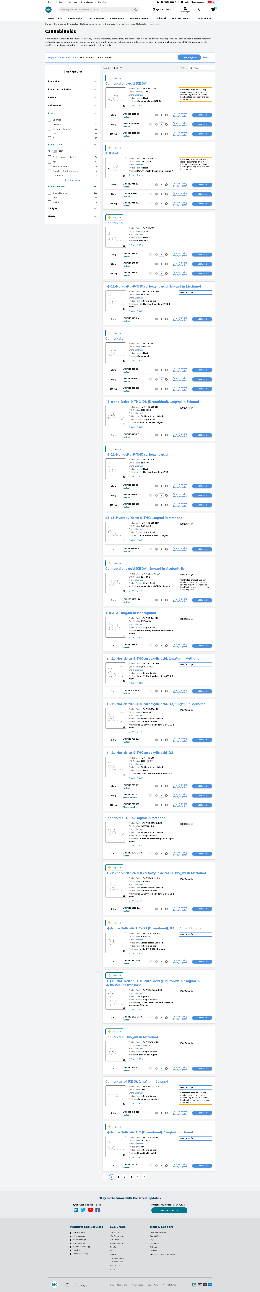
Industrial (76, 1250)
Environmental (78, 1243)
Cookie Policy (153, 1285)
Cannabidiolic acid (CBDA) (126, 83)
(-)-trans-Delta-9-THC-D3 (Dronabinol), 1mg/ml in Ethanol (152, 402)
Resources (73, 2)
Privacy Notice (137, 1285)
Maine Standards (117, 1243)
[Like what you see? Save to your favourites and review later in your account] (200, 9)
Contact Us (155, 1236)
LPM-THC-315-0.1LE (151, 933)
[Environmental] (70, 1243)
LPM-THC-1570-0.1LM (152, 823)
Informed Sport (116, 1261)
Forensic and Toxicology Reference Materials (78, 24)
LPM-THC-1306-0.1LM (152, 990)
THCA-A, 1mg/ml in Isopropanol (130, 613)
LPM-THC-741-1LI (150, 618)
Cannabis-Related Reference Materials (126, 24)
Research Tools (78, 1232)
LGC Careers (115, 1239)
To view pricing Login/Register (180, 115)
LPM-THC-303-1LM (150, 1042)
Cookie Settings (169, 1285)
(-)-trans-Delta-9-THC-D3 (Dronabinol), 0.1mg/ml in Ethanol (153, 928)
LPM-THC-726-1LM (150, 663)
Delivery (153, 1247)
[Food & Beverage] (70, 1240)
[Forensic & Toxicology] (70, 1247)
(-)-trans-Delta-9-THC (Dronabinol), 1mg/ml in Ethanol (149, 1132)
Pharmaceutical (78, 1236)
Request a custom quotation (162, 1254)
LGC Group (114, 1232)
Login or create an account (62, 57)
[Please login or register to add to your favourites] (150, 115)
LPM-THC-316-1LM (150, 291)
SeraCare (114, 1247)
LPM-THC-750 (148, 758)
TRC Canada (115, 1265)
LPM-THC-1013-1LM (151, 878)
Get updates (167, 1210)
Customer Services (158, 1232)
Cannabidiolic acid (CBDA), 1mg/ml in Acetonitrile (145, 568)
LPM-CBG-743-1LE (150, 1086)
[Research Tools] (70, 1233)
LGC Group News (117, 1236)
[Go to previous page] (105, 1177)
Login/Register (189, 57)
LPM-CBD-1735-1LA (151, 574)
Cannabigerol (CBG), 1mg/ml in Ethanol (136, 1081)
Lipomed (139, 95)
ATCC (112, 1250)
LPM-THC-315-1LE (150, 407)
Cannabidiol (115, 338)
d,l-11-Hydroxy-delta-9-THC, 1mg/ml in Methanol (144, 518)
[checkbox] (49, 119)
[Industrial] (70, 1250)
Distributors (155, 1243)
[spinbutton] (161, 115)
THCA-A (111, 153)
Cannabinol (114, 223)
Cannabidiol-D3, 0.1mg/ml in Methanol (136, 818)
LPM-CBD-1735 (149, 88)
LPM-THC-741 (148, 158)
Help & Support (87, 2)
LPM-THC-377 (148, 228)
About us (50, 2)
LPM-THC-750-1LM (150, 709)
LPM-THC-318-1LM (150, 523)
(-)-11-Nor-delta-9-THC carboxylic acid (136, 454)
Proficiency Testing (80, 1253)
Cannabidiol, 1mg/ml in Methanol (131, 1037)
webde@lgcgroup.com (194, 2)
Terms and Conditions (118, 1285)
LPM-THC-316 (148, 459)
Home (48, 24)
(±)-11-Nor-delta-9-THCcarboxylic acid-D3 (139, 753)
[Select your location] (211, 2)
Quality (61, 2)
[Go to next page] (144, 1177)
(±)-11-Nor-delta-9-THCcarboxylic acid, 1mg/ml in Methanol (152, 658)
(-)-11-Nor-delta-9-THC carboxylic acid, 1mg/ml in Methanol (153, 286)
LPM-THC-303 (148, 343)
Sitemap (153, 1250)
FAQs (152, 1239)
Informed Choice (117, 1258)
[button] (72, 81)
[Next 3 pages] (137, 1177)
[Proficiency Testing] (70, 1254)
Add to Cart (202, 115)
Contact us (102, 2)
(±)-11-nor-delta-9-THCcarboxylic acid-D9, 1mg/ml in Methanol (155, 873)
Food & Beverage (79, 1239)
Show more (74, 180)
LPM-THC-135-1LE (150, 1137)
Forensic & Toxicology (81, 1246)
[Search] (135, 9)
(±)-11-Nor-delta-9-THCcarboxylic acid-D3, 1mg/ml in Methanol (155, 704)
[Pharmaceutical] (70, 1236)
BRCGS (113, 1254)
